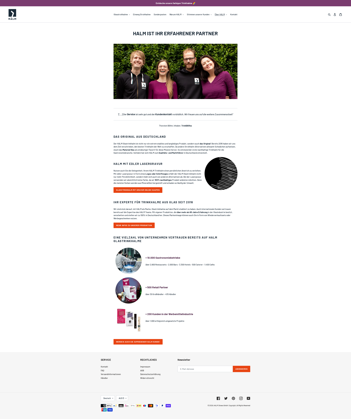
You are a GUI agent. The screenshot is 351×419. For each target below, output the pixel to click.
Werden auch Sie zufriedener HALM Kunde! (138, 342)
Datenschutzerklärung (150, 374)
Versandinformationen (111, 374)
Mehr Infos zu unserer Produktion (134, 225)
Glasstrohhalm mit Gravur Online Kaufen (138, 190)
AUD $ (121, 398)
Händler (104, 378)
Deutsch (107, 398)
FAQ (102, 370)
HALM (216, 405)
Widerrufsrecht (147, 378)
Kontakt (104, 366)
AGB (142, 370)
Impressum (145, 366)
